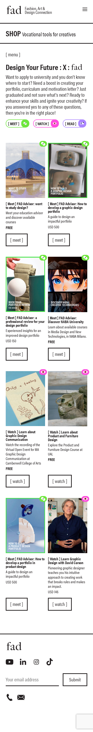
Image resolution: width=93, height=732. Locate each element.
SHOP (41, 33)
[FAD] (46, 646)
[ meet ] (16, 239)
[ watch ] (17, 481)
